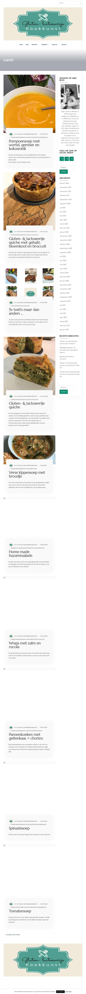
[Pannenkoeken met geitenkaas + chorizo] (29, 697)
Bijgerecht (14, 548)
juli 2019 (62, 305)
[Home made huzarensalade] (29, 520)
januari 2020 (64, 281)
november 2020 (65, 240)
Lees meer (68, 991)
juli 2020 (63, 256)
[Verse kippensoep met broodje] (29, 450)
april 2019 (63, 317)
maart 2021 (64, 224)
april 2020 (63, 269)
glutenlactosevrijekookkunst (26, 134)
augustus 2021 (65, 203)
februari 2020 (65, 277)
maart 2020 (64, 273)
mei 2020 (63, 264)
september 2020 (66, 248)
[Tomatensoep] (29, 873)
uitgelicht (34, 137)
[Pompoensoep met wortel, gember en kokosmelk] (29, 104)
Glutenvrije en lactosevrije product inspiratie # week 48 (70, 374)
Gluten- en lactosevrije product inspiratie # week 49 (69, 365)
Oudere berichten (13, 935)
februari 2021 (65, 228)
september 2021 (66, 199)
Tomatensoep (20, 911)
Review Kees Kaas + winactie (67, 358)
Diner (13, 137)
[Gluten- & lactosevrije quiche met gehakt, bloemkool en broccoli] (29, 201)
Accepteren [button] (60, 991)
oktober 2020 (65, 244)
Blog (27, 44)
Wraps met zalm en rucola (25, 645)
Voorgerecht (43, 137)
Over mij (54, 44)
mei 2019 (63, 313)
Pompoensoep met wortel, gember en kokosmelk (24, 145)
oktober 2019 (64, 293)
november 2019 (65, 289)
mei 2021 (63, 216)
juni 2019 (63, 309)
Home (21, 44)
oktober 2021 (64, 195)
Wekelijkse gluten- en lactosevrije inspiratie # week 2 (69, 350)
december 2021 (65, 187)
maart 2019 (64, 321)
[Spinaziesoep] (29, 791)
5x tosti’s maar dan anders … (24, 311)
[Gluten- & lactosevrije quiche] (29, 366)
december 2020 (65, 236)
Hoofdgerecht (20, 137)
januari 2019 (64, 330)
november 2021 (65, 191)
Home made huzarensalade (20, 553)
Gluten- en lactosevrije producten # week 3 (68, 342)
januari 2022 (64, 183)
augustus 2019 (65, 301)
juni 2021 (63, 212)
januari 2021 (64, 232)
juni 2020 (63, 260)
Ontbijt (33, 730)
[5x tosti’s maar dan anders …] (29, 284)
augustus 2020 (65, 252)
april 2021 (63, 220)
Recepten (34, 44)
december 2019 (65, 285)
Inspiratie (44, 44)
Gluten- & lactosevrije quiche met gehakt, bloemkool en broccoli (27, 242)
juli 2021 (63, 208)
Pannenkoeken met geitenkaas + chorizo (26, 736)
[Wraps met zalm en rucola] (29, 606)
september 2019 (66, 297)
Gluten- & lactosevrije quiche (27, 405)
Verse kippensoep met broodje (27, 474)
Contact (64, 44)
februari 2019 (65, 325)
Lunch (28, 137)
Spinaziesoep (19, 828)
